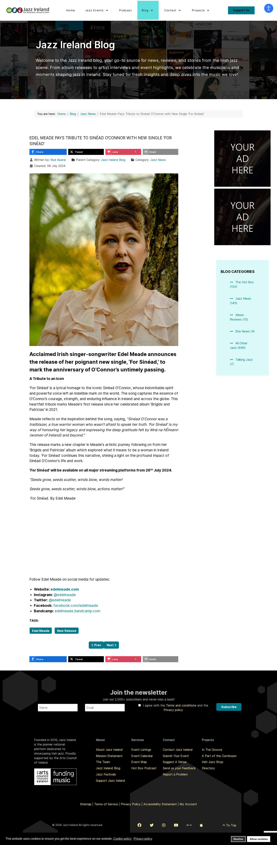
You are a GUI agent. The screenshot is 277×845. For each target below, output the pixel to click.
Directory (208, 768)
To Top (230, 825)
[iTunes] (201, 825)
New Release (66, 631)
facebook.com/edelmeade (75, 605)
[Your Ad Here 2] (242, 216)
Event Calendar (142, 756)
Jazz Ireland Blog (113, 160)
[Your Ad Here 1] (242, 158)
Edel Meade (40, 631)
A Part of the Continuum (219, 756)
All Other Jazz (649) (238, 345)
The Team (103, 762)
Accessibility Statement (160, 804)
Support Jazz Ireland (110, 780)
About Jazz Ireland (109, 750)
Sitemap (85, 804)
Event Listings (141, 750)
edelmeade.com (65, 589)
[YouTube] (176, 825)
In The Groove (212, 750)
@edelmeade (65, 594)
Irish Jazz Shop (212, 762)
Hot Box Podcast (143, 768)
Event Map (139, 762)
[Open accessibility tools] (268, 8)
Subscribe (228, 707)
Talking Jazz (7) (241, 362)
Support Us (241, 10)
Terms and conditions (181, 705)
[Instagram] (163, 825)
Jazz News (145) (240, 301)
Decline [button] (238, 838)
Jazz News (158, 160)
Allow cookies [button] (259, 838)
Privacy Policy (131, 804)
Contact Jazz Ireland (178, 750)
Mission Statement (109, 756)
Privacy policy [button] (143, 838)
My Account (188, 804)
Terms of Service (106, 804)
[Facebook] (139, 825)
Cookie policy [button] (122, 838)
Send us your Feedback (179, 768)
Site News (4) (244, 331)
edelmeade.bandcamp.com (77, 611)
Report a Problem (175, 774)
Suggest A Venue (175, 762)
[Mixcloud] (189, 825)
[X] (152, 825)
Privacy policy (173, 710)
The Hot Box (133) (242, 284)
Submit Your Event (176, 756)
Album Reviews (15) (239, 317)
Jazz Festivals (106, 774)
